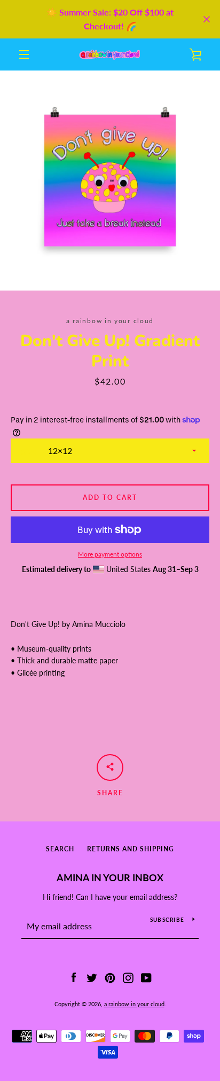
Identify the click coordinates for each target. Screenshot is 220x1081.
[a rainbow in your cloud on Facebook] (73, 976)
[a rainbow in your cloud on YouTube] (146, 976)
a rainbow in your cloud (134, 1003)
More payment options (110, 554)
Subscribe (167, 919)
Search (60, 849)
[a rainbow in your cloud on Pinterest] (110, 976)
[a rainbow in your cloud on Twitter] (92, 976)
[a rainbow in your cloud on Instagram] (128, 976)
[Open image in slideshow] (110, 180)
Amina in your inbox (110, 877)
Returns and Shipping (130, 849)
